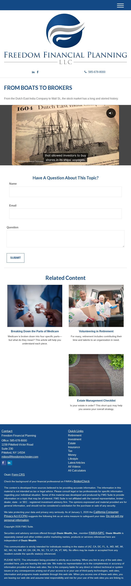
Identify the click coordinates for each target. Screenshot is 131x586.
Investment (74, 439)
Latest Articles (76, 462)
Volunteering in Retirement (96, 331)
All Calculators (77, 470)
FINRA (93, 533)
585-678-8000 (96, 71)
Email (12, 205)
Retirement (74, 435)
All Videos (74, 466)
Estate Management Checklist (96, 400)
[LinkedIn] (33, 72)
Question (12, 227)
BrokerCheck (82, 481)
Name (13, 183)
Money (72, 454)
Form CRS (18, 474)
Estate (72, 443)
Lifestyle (73, 458)
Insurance (74, 447)
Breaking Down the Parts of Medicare (35, 331)
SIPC (101, 533)
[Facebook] (37, 72)
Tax (70, 450)
